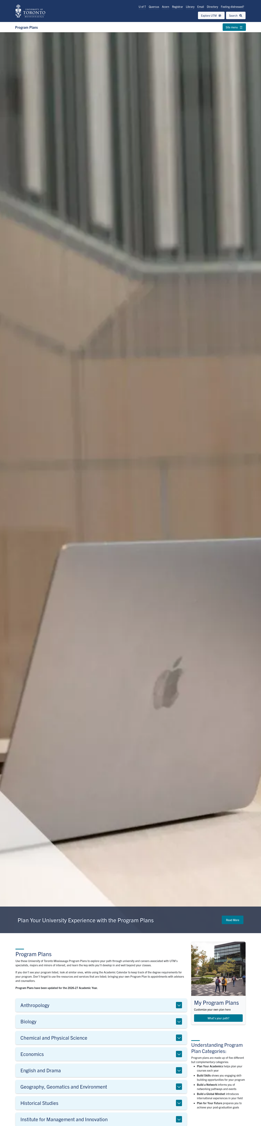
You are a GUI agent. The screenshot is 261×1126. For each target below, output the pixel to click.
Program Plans (26, 27)
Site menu (232, 27)
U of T (142, 6)
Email (200, 6)
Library (190, 6)
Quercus (154, 6)
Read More (232, 920)
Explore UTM (209, 15)
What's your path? (218, 1018)
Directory (212, 6)
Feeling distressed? (232, 6)
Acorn (165, 6)
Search (233, 15)
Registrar (177, 6)
